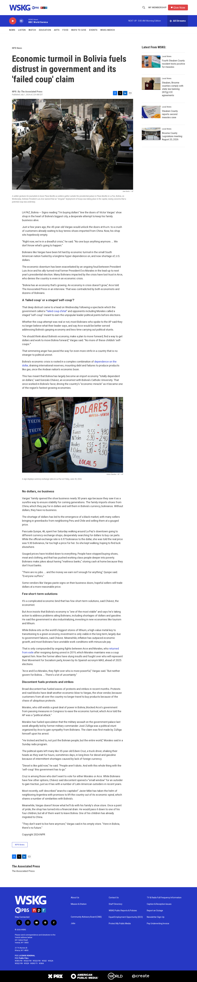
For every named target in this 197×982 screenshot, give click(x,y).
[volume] (21, 21)
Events (93, 30)
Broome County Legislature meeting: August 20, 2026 (172, 136)
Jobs (73, 923)
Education (45, 30)
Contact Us (114, 898)
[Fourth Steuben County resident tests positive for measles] (151, 61)
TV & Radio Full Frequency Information (164, 898)
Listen (22, 30)
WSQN (26, 963)
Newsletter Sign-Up (155, 917)
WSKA (41, 963)
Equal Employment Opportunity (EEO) (126, 917)
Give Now (179, 7)
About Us (75, 898)
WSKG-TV (34, 963)
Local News (166, 56)
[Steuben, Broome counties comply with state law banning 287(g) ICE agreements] (151, 83)
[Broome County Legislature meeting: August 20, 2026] (151, 134)
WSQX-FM (27, 961)
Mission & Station (79, 904)
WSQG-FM (37, 961)
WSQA (50, 961)
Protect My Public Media (120, 923)
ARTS (57, 30)
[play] (12, 21)
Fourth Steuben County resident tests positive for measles (173, 63)
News (12, 30)
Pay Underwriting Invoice (158, 923)
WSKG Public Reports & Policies (123, 910)
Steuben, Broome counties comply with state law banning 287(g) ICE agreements (172, 89)
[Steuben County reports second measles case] (151, 112)
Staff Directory (115, 904)
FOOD (65, 30)
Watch (32, 30)
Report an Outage (155, 910)
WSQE (44, 961)
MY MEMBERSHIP (157, 7)
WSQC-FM (19, 963)
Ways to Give (78, 30)
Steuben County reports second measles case (170, 114)
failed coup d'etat (56, 311)
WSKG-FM (18, 961)
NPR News (17, 48)
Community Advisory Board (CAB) (86, 917)
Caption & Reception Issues (159, 904)
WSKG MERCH (107, 30)
